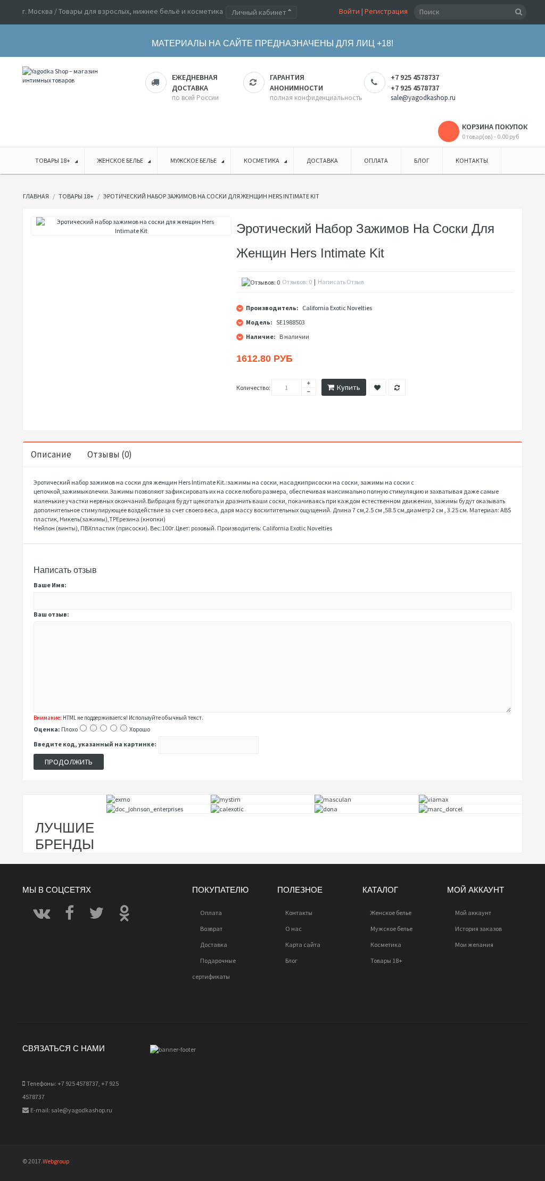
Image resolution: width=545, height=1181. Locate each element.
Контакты (298, 913)
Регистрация (386, 11)
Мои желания (474, 945)
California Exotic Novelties (337, 308)
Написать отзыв (341, 282)
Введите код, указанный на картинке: (95, 744)
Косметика (385, 945)
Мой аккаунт (473, 913)
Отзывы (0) (109, 454)
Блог (291, 960)
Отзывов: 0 (297, 282)
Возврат (211, 929)
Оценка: (47, 729)
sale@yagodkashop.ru (423, 97)
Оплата (211, 913)
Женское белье (390, 913)
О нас (293, 929)
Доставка (213, 945)
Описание (51, 454)
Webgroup (56, 1161)
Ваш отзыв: (51, 614)
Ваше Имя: (50, 585)
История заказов (478, 929)
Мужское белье (391, 929)
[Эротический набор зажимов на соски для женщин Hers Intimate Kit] (131, 226)
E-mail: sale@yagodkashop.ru (71, 1110)
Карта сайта (302, 945)
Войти (349, 11)
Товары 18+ (386, 960)
